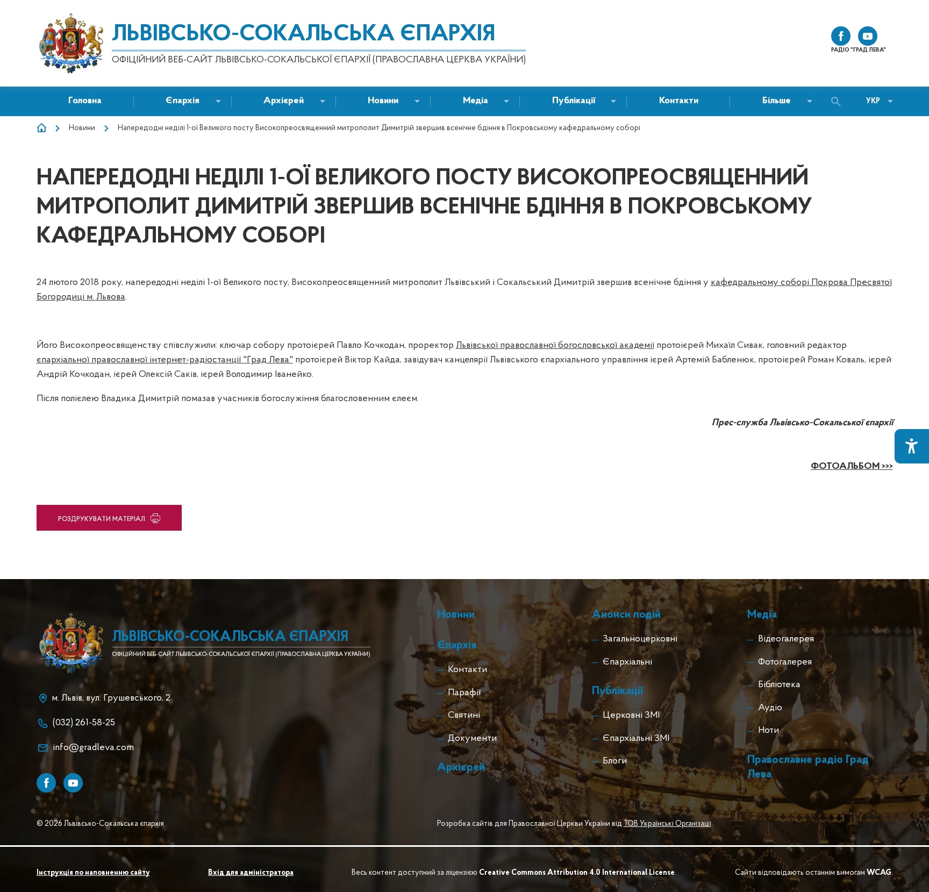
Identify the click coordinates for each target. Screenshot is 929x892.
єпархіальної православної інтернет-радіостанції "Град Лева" (165, 360)
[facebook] (841, 36)
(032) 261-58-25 (84, 723)
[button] (383, 101)
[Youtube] (73, 783)
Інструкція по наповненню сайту (93, 873)
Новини (82, 128)
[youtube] (867, 36)
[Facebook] (46, 783)
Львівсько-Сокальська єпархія (303, 34)
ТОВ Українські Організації (667, 824)
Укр (873, 101)
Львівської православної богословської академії (555, 346)
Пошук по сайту (838, 102)
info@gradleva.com (93, 748)
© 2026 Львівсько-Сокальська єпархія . (102, 824)
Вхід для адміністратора (251, 873)
